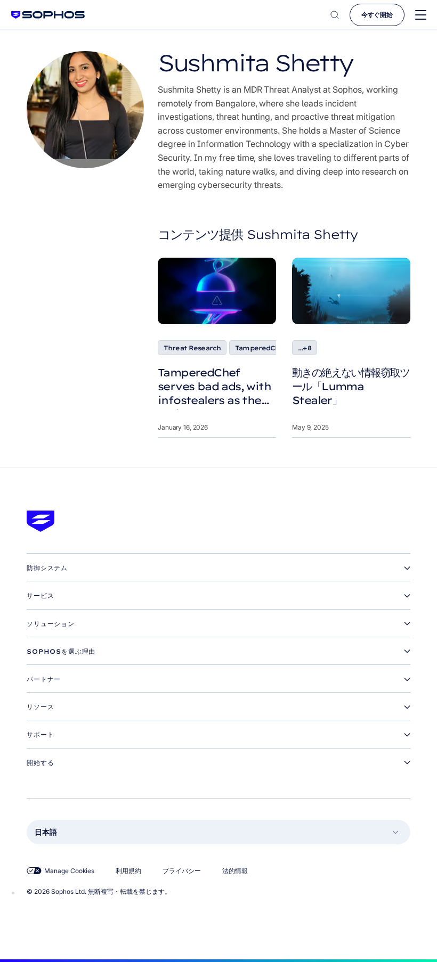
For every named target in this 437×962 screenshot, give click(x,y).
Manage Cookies (69, 871)
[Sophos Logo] (48, 15)
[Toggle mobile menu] (420, 15)
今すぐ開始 (377, 15)
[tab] (218, 568)
